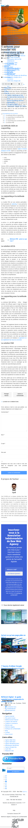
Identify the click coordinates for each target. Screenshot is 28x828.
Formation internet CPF (14, 813)
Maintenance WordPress (14, 68)
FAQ (14, 810)
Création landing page (13, 43)
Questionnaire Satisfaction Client (16, 106)
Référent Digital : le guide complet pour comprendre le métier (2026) (12, 699)
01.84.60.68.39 (4, 19)
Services (6, 66)
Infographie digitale (12, 104)
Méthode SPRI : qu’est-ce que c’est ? (18, 240)
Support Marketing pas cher (15, 95)
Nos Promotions (11, 48)
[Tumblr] (6, 786)
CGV (8, 50)
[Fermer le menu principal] (14, 3)
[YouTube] (6, 781)
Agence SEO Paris (10, 741)
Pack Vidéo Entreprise (13, 57)
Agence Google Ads (12, 30)
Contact (6, 91)
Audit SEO (10, 72)
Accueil (6, 21)
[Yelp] (6, 785)
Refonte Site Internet (13, 41)
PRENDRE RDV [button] (14, 14)
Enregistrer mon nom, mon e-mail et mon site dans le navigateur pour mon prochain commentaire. (14, 465)
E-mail (3, 443)
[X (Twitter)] (6, 777)
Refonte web (8, 725)
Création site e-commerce (14, 39)
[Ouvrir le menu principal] (14, 1)
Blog (5, 89)
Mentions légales (10, 727)
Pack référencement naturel (12, 52)
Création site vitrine (12, 37)
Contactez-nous (11, 707)
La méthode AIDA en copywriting (14, 115)
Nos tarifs (10, 46)
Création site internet (10, 36)
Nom (2, 435)
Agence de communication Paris (16, 32)
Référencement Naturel (11, 720)
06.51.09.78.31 (11, 710)
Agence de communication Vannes (17, 34)
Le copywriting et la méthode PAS (15, 117)
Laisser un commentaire (20, 394)
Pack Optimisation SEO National (16, 55)
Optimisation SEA (12, 64)
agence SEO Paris (12, 25)
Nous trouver (9, 734)
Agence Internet (8, 23)
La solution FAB (10, 122)
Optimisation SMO (12, 63)
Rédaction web (11, 73)
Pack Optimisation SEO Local (15, 54)
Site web (3, 452)
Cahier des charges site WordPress (17, 75)
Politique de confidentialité (12, 728)
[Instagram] (6, 779)
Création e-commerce (11, 723)
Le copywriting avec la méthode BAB (15, 120)
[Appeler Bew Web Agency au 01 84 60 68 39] (19, 19)
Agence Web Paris (10, 740)
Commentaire (5, 412)
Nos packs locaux (10, 718)
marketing (14, 204)
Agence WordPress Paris (14, 28)
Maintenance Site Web (13, 70)
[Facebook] (6, 776)
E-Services (10, 45)
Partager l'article (6, 394)
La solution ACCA (10, 119)
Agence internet (9, 716)
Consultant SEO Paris (13, 27)
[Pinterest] (6, 783)
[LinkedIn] (6, 788)
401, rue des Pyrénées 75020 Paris (14, 17)
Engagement (7, 88)
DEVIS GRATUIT (14, 12)
